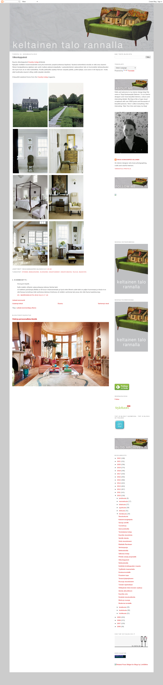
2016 (119, 477)
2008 (119, 620)
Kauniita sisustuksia (125, 535)
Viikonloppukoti (19, 57)
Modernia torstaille (125, 603)
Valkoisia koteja (124, 554)
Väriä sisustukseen (125, 541)
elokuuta (122, 511)
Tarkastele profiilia (123, 168)
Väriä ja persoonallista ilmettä (24, 319)
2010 (119, 495)
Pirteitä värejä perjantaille (127, 557)
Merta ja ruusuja (124, 600)
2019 (119, 467)
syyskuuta (122, 507)
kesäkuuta (123, 607)
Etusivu (60, 303)
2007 (119, 623)
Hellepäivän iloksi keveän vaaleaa (130, 588)
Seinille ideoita (124, 538)
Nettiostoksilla (123, 550)
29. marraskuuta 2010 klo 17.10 (32, 295)
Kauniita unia (123, 594)
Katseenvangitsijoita (126, 519)
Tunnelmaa (122, 526)
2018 (119, 471)
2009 (119, 617)
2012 (119, 489)
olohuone (44, 272)
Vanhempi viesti (103, 303)
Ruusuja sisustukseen (126, 581)
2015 (119, 480)
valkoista (82, 272)
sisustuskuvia (66, 272)
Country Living (33, 62)
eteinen (25, 272)
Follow (117, 399)
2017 (119, 474)
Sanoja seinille (124, 522)
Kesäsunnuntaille (125, 572)
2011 (119, 492)
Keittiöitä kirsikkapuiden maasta (130, 566)
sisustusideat (54, 272)
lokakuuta (122, 504)
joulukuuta (123, 498)
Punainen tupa (124, 575)
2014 (119, 483)
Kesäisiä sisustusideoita (127, 597)
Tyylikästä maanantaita (127, 569)
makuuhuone (34, 272)
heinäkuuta (123, 514)
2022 (119, 458)
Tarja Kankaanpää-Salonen (128, 159)
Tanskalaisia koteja (125, 532)
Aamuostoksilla (124, 529)
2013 (119, 486)
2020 (119, 464)
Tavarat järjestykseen (126, 578)
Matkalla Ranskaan (125, 544)
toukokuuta (123, 610)
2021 (119, 461)
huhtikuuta (123, 613)
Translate (131, 71)
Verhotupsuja (123, 547)
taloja (75, 272)
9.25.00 (49, 269)
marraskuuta (123, 501)
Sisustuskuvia (123, 516)
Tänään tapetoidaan (126, 585)
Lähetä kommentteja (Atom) (26, 308)
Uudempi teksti (17, 303)
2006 (119, 626)
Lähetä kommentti (18, 300)
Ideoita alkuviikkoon (125, 591)
